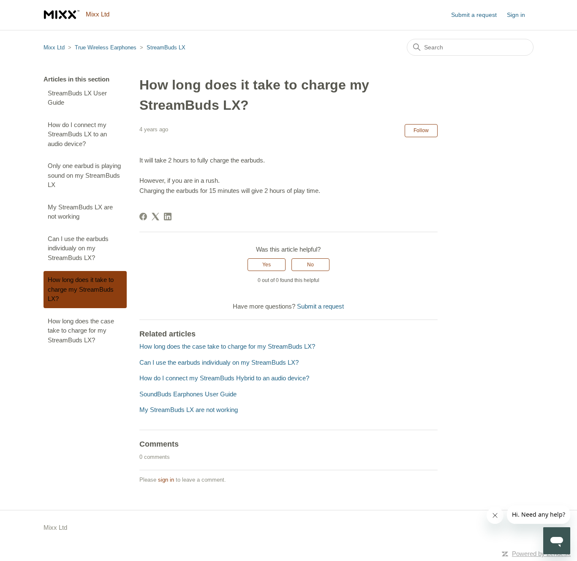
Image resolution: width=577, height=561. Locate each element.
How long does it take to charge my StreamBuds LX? (81, 289)
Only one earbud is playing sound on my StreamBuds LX (84, 175)
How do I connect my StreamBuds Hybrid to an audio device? (224, 378)
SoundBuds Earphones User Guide (188, 394)
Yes (266, 265)
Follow (421, 130)
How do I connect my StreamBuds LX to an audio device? (77, 134)
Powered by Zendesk (541, 553)
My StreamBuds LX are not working (80, 211)
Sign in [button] (516, 14)
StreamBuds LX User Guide (77, 97)
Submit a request (474, 14)
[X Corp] (155, 216)
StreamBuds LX (166, 47)
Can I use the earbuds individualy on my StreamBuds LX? (78, 248)
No (310, 265)
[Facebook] (143, 216)
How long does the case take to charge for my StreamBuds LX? (81, 330)
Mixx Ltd (54, 47)
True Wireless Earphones (105, 47)
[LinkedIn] (167, 216)
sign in (166, 480)
